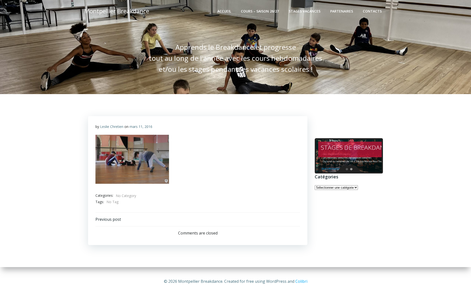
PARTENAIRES (341, 11)
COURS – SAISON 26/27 (260, 11)
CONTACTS (372, 11)
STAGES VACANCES (304, 11)
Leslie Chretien (111, 126)
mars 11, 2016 (141, 126)
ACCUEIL (224, 11)
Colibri (301, 281)
